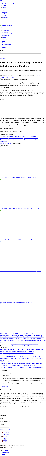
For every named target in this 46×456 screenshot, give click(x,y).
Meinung (4, 39)
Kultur (3, 41)
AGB (3, 454)
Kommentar (3, 415)
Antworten (5, 386)
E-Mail (12, 77)
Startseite (2, 143)
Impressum (5, 450)
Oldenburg (5, 32)
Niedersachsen (6, 35)
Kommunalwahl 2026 (16, 344)
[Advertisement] (23, 109)
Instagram (4, 12)
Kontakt (4, 7)
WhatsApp (5, 17)
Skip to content (4, 1)
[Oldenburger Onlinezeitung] (7, 430)
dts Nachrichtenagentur (14, 73)
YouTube (4, 13)
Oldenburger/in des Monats (9, 3)
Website (2, 424)
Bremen (4, 37)
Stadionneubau (26, 344)
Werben (4, 5)
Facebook (4, 10)
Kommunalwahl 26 (7, 34)
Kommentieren (9, 143)
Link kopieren (18, 143)
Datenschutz (5, 452)
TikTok (4, 15)
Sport (3, 42)
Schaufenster (7, 44)
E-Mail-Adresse (4, 421)
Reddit (8, 77)
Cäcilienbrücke (34, 344)
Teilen (14, 143)
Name (2, 418)
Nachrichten (5, 30)
